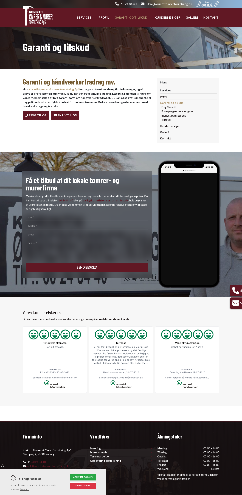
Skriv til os (67, 115)
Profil (163, 96)
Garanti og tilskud (172, 102)
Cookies (2, 466)
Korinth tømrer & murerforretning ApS (54, 89)
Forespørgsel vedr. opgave (177, 111)
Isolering (95, 448)
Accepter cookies (83, 477)
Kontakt (165, 138)
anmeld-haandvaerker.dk (112, 319)
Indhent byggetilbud (173, 115)
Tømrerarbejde (99, 456)
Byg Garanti (168, 107)
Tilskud (166, 119)
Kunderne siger (170, 126)
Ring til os (37, 115)
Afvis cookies (83, 486)
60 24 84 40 (129, 4)
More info (24, 489)
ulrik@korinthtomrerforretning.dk (169, 4)
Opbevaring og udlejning (105, 460)
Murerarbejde (99, 452)
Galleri (164, 132)
